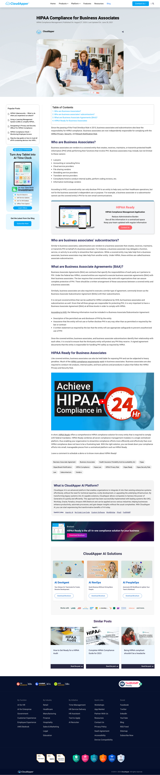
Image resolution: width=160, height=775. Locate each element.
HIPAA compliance (82, 467)
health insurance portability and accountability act (117, 462)
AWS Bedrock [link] (23, 726)
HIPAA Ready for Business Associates (70, 120)
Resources (99, 3)
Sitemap (124, 731)
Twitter (123, 709)
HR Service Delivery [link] (77, 709)
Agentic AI (69, 512)
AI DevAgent (62, 582)
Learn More (22, 208)
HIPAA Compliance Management (49, 22)
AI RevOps (95, 582)
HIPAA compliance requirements (85, 361)
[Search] (153, 3)
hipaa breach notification (62, 467)
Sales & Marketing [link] (51, 726)
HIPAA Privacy (57, 133)
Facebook (124, 705)
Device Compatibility (103, 739)
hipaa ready (127, 467)
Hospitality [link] (48, 722)
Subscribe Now (23, 223)
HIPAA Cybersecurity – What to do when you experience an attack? (22, 114)
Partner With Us (101, 713)
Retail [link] (45, 705)
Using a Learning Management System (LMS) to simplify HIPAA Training (22, 120)
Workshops (99, 705)
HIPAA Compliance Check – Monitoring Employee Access (21, 133)
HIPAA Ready (64, 434)
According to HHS (59, 312)
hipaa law (97, 467)
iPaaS (119, 512)
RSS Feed (124, 726)
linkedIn (123, 713)
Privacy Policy (100, 726)
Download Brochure (77, 535)
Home (53, 3)
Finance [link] (46, 718)
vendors (79, 472)
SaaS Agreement (101, 731)
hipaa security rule (143, 467)
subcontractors (66, 472)
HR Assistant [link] (74, 713)
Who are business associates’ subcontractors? (74, 114)
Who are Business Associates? (67, 111)
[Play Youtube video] (102, 401)
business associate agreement (64, 462)
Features (87, 3)
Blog (109, 3)
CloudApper (48, 31)
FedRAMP (127, 512)
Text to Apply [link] (74, 718)
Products (63, 3)
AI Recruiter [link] (74, 722)
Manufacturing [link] (49, 713)
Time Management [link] (77, 705)
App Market (99, 709)
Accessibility (100, 735)
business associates (87, 462)
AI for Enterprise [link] (24, 709)
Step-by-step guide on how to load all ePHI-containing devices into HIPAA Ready (23, 139)
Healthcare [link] (48, 709)
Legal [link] (45, 731)
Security (68, 133)
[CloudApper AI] (17, 4)
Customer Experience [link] (26, 718)
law (54, 472)
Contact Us (140, 3)
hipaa (142, 462)
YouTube (124, 718)
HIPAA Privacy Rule (112, 467)
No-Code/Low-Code (82, 512)
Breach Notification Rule (86, 133)
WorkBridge (110, 512)
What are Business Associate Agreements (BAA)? (75, 117)
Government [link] (22, 713)
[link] (25, 772)
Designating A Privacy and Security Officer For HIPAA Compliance (23, 127)
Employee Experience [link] (26, 722)
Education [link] (47, 735)
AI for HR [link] (21, 705)
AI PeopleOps (131, 582)
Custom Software (98, 512)
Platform (75, 3)
